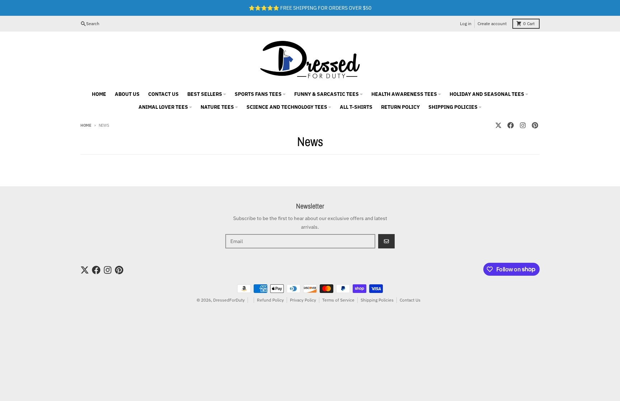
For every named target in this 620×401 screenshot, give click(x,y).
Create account (492, 23)
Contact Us (410, 300)
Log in (465, 23)
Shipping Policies (377, 300)
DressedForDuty (229, 300)
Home (85, 125)
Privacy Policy (303, 300)
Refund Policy (270, 300)
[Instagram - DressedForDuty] (522, 125)
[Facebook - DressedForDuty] (510, 125)
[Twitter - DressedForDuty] (498, 125)
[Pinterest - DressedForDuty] (535, 125)
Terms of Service (338, 300)
